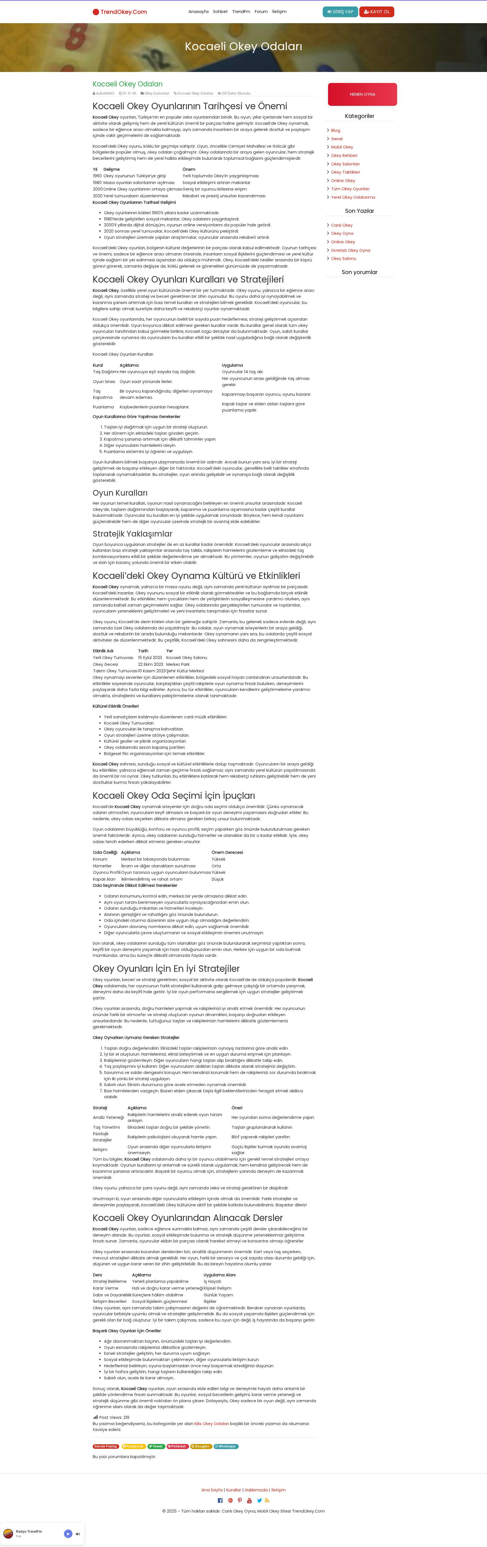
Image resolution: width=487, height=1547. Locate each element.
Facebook (135, 1446)
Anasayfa (199, 11)
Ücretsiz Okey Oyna (350, 250)
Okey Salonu (343, 258)
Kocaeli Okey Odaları (195, 93)
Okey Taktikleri (345, 172)
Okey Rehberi (344, 155)
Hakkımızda (256, 1490)
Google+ (202, 1446)
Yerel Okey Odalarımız (353, 197)
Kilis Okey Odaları (211, 1423)
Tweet (158, 1446)
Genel (337, 139)
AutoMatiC (105, 93)
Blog (335, 130)
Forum (261, 11)
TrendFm (241, 11)
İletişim (279, 11)
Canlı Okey (342, 225)
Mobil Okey (342, 147)
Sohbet (220, 11)
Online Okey (343, 180)
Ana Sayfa (212, 1490)
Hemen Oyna (362, 94)
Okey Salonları (157, 93)
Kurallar (233, 1490)
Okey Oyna (342, 233)
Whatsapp (227, 1446)
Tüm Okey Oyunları (350, 189)
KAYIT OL (379, 11)
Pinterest (179, 1446)
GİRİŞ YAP (342, 11)
